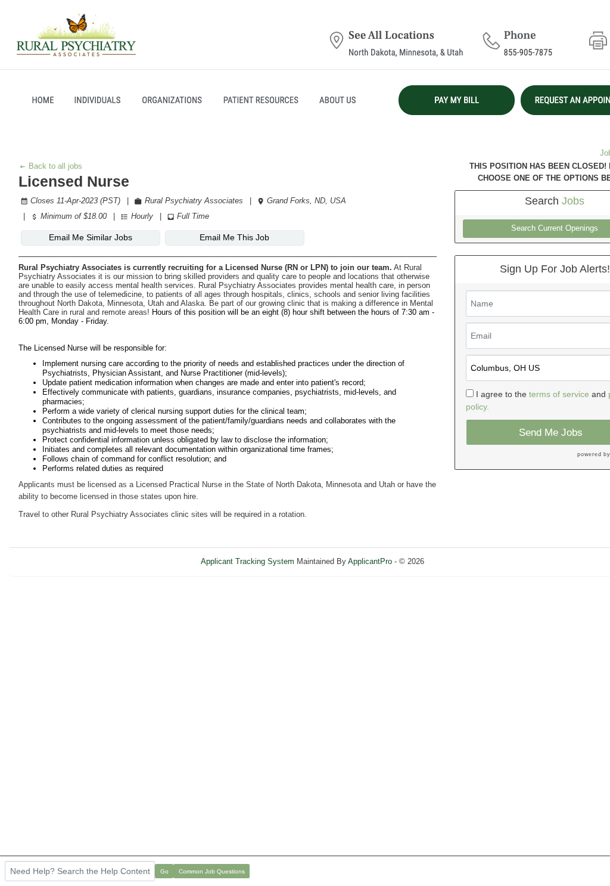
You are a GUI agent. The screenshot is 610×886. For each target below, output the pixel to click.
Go (164, 871)
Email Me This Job (234, 237)
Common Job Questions (212, 871)
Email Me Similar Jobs (90, 237)
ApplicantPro (370, 561)
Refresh (459, 561)
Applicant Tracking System (247, 561)
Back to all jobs (54, 166)
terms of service (559, 394)
